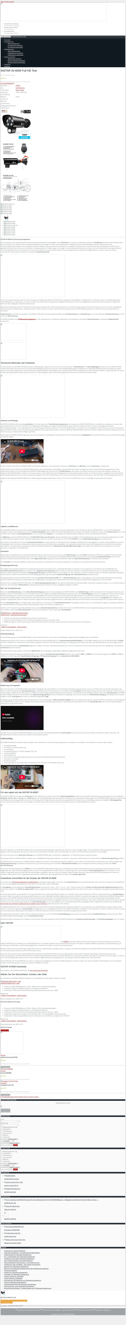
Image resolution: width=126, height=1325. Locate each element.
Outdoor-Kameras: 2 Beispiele (13, 1276)
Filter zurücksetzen (7, 1145)
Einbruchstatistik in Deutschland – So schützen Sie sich (22, 1263)
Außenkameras (9, 49)
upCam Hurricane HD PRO (9, 1057)
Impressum (55, 1314)
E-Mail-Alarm (6, 1129)
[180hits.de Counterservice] (84, 1310)
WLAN (22, 90)
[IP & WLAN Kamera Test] (54, 20)
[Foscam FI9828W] (7, 1069)
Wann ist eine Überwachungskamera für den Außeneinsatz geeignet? (26, 1269)
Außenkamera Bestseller (15, 55)
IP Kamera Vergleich (10, 1270)
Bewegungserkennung (9, 1127)
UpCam (3, 1055)
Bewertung (4, 1123)
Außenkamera (20, 88)
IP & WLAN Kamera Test (18, 36)
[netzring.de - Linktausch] (102, 1310)
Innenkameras (9, 42)
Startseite (7, 40)
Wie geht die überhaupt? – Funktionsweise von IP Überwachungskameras (27, 1288)
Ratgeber (7, 66)
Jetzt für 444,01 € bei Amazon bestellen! (14, 1301)
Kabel (17, 90)
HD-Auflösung (7, 1131)
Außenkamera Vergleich (15, 53)
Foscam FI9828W (6, 1073)
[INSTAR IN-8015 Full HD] (1, 1106)
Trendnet (4, 1083)
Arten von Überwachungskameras (15, 1282)
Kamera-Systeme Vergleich (16, 61)
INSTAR (18, 86)
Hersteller (4, 1139)
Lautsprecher (6, 1133)
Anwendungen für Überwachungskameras (17, 1255)
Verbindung (4, 1143)
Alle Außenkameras (14, 51)
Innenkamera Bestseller (15, 47)
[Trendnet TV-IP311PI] (9, 1081)
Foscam (3, 1071)
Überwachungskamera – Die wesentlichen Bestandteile (22, 1253)
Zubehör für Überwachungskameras (16, 1272)
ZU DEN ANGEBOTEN (7, 83)
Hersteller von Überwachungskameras (16, 1274)
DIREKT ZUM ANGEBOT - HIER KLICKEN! (14, 627)
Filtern (15, 1145)
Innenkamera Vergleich (15, 45)
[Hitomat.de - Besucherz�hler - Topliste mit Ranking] (57, 1310)
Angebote (7, 64)
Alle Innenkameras (14, 44)
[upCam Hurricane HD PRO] (12, 1053)
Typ (2, 1141)
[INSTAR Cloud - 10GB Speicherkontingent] (14, 613)
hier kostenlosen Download (39, 970)
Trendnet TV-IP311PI (7, 1085)
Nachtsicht (6, 1137)
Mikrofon (5, 1135)
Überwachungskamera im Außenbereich (25, 882)
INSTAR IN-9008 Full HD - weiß (10, 983)
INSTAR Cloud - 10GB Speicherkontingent (14, 615)
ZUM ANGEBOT (6, 1303)
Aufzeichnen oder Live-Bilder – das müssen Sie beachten (22, 1265)
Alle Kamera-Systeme (14, 59)
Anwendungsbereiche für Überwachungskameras (20, 1284)
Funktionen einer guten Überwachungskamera (19, 1259)
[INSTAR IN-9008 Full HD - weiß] (11, 981)
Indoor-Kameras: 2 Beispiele (13, 1278)
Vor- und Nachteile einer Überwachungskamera (19, 1257)
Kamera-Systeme (9, 57)
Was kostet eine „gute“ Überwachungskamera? (19, 1286)
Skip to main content (7, 2)
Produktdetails (5, 1067)
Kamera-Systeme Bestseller (16, 62)
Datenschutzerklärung (67, 1314)
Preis (2, 1119)
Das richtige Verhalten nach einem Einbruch (18, 1261)
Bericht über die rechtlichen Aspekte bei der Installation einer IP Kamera (24, 904)
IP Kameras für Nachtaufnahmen (14, 1251)
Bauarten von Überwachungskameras (16, 1267)
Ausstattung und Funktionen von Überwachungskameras (22, 1280)
